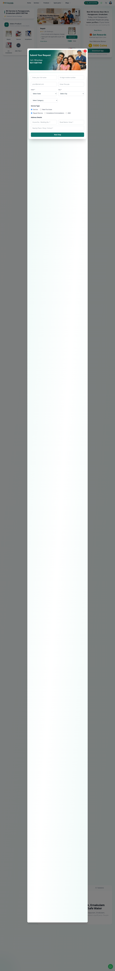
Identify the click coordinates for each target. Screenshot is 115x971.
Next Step (57, 135)
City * (60, 89)
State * (33, 89)
